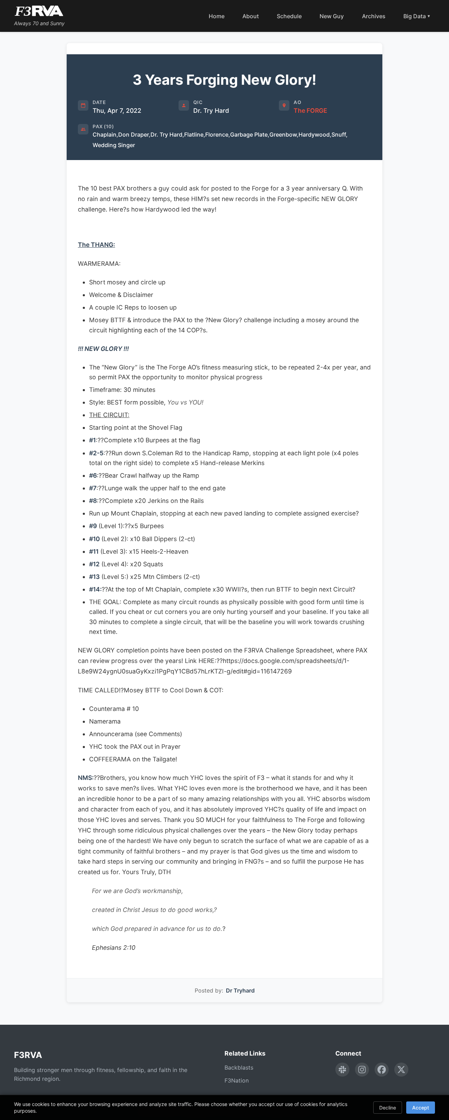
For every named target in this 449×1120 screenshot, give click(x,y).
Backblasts (238, 1067)
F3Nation (236, 1080)
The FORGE (310, 110)
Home (216, 16)
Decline (387, 1108)
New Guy (332, 16)
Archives (374, 16)
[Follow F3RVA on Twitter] (401, 1070)
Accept (420, 1108)
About (250, 16)
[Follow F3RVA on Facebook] (382, 1070)
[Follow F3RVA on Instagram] (362, 1070)
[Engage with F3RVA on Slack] (342, 1070)
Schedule (289, 16)
